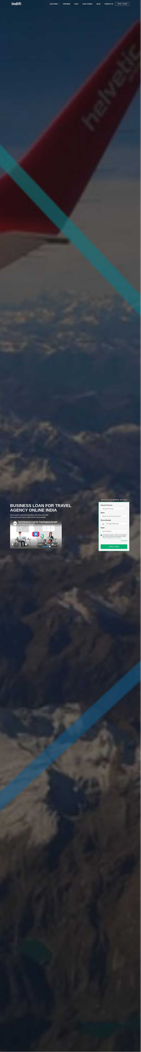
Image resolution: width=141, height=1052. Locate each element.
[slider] (32, 544)
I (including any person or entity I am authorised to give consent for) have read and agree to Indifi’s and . (115, 536)
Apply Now (122, 4)
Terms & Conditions (116, 537)
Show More (124, 540)
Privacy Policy (106, 537)
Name (103, 513)
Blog (99, 4)
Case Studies (87, 4)
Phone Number (106, 520)
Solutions (54, 4)
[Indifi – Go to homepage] (16, 3)
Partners (66, 4)
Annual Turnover (106, 505)
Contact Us (109, 4)
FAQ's (76, 4)
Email (102, 528)
